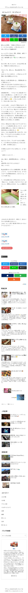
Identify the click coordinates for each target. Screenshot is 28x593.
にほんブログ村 (5, 236)
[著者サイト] (7, 275)
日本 (2, 521)
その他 (3, 500)
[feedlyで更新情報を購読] (20, 275)
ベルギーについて (6, 507)
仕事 (2, 511)
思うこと (3, 518)
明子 (14, 548)
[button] (25, 535)
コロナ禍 (3, 497)
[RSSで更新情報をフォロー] (14, 279)
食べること (5, 256)
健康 (2, 514)
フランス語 (4, 504)
